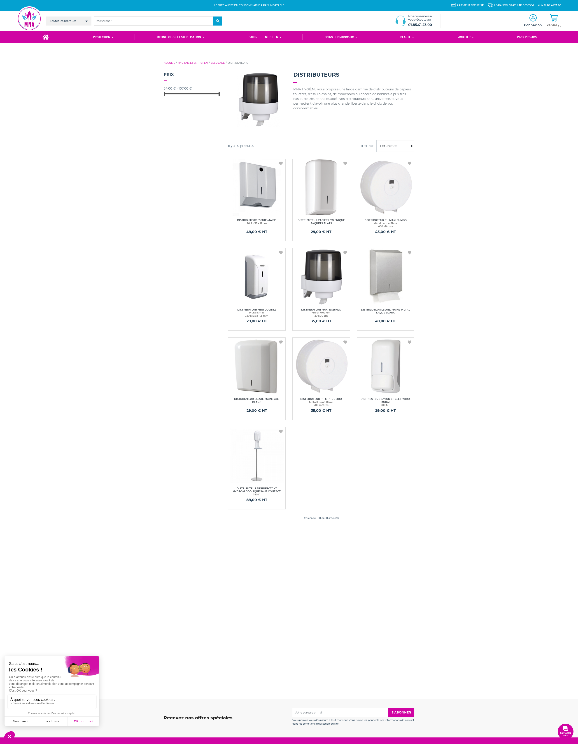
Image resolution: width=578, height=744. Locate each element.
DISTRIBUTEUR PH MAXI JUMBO (385, 223)
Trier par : (367, 146)
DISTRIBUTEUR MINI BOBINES (256, 312)
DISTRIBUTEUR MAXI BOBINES (321, 312)
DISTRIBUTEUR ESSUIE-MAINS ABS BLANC (256, 401)
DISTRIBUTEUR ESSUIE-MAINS (256, 222)
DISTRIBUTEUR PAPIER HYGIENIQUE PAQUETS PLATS (321, 222)
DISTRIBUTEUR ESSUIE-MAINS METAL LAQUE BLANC (385, 311)
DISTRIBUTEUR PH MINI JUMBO (321, 402)
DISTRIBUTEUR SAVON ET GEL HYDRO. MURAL (385, 402)
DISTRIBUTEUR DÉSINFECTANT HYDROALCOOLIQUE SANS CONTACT (257, 491)
